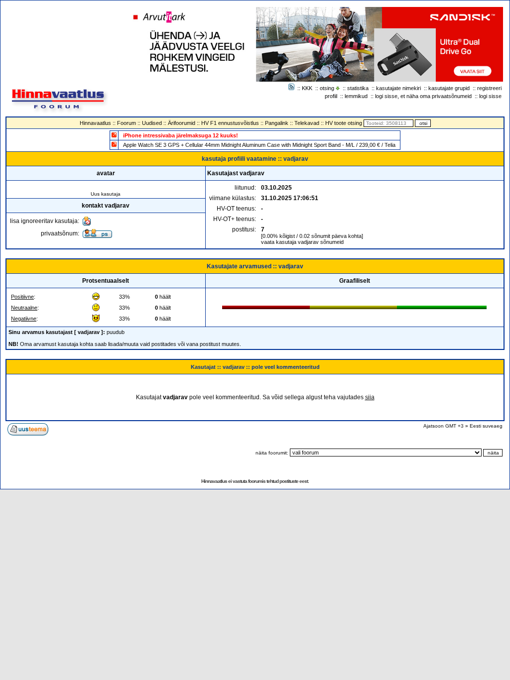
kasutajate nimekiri (398, 88)
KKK (307, 88)
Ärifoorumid (181, 123)
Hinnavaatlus (95, 123)
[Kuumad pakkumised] (114, 144)
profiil (331, 96)
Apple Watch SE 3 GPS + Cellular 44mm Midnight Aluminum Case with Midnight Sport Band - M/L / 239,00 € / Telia (259, 145)
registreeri (489, 88)
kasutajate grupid (449, 88)
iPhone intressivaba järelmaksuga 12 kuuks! (180, 135)
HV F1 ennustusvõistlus (230, 123)
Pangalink (276, 123)
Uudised (152, 123)
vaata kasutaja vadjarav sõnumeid (302, 242)
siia (370, 397)
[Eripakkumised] (114, 134)
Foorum (126, 123)
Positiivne (22, 297)
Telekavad (306, 123)
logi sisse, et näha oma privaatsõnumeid (423, 96)
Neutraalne (24, 308)
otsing (327, 88)
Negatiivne (23, 319)
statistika (358, 88)
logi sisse (490, 96)
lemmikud (356, 96)
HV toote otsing (343, 123)
